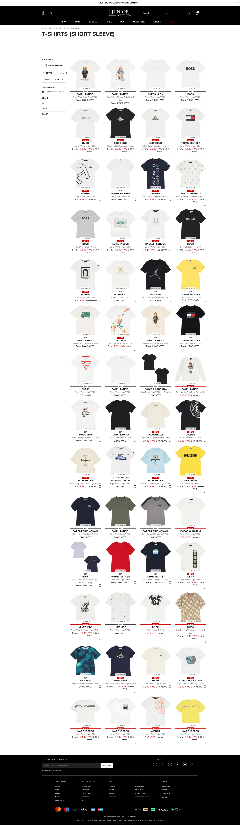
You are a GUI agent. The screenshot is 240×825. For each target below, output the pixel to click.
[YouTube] (185, 764)
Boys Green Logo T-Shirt (120, 534)
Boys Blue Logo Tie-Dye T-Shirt (85, 683)
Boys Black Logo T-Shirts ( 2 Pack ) (155, 392)
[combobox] (155, 13)
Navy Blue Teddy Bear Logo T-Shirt (120, 683)
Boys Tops (58, 28)
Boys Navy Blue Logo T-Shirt (155, 196)
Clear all (63, 73)
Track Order (166, 793)
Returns (111, 793)
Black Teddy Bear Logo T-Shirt (120, 146)
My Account (166, 786)
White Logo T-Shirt (155, 630)
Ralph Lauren (59, 800)
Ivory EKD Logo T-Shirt (120, 297)
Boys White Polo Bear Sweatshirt (190, 392)
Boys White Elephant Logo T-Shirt (85, 630)
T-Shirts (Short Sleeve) (71, 28)
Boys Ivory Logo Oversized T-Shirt (155, 437)
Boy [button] (122, 21)
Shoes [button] (157, 21)
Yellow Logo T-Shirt (190, 483)
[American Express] (93, 809)
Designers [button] (139, 21)
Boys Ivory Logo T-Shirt (156, 683)
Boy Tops (85, 797)
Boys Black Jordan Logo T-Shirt (155, 297)
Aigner (57, 786)
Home (44, 28)
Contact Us (112, 786)
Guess (57, 793)
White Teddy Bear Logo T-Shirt (155, 146)
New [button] (63, 21)
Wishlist (164, 790)
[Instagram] (170, 764)
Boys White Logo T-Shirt (155, 97)
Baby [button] (77, 21)
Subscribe (107, 765)
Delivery (111, 790)
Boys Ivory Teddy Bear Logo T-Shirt (85, 483)
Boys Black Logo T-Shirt (190, 247)
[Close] (238, 1)
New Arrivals (86, 786)
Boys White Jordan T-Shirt (120, 343)
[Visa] (75, 809)
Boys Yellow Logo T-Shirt (191, 297)
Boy (50, 28)
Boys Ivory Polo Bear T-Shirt (85, 343)
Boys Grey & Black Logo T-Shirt (155, 534)
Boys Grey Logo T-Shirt (86, 247)
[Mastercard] (58, 809)
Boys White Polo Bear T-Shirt (85, 97)
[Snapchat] (177, 764)
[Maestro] (67, 809)
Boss (57, 790)
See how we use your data (52, 770)
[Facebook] (155, 764)
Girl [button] (109, 21)
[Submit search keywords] (166, 13)
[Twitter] (162, 764)
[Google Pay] (138, 809)
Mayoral (58, 797)
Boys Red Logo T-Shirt (120, 579)
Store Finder (139, 790)
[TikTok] (192, 764)
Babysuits (85, 790)
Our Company (140, 786)
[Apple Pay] (84, 809)
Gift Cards (112, 797)
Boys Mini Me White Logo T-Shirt (190, 196)
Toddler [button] (93, 21)
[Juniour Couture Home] (120, 12)
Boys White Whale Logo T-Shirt (190, 683)
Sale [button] (172, 21)
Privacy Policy (140, 793)
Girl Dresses (86, 793)
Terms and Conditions (143, 797)
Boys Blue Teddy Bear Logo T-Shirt (155, 483)
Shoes (84, 800)
